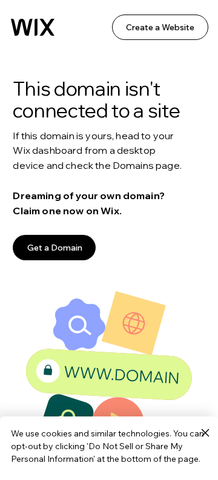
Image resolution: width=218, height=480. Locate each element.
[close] (205, 433)
